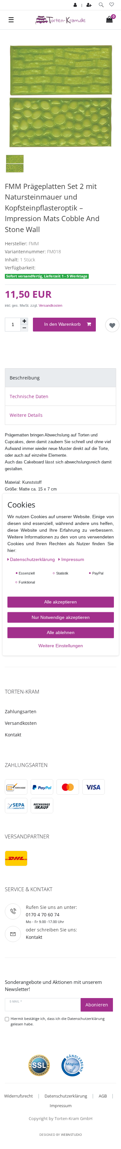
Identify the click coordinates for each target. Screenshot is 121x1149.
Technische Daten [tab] (29, 396)
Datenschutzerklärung (66, 1096)
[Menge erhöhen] (24, 321)
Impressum (61, 1105)
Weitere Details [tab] (26, 415)
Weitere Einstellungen (60, 645)
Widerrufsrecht (18, 1096)
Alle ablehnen (61, 632)
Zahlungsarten (20, 711)
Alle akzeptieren (60, 601)
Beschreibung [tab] (25, 378)
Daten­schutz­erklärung (33, 559)
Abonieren (97, 1005)
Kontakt (13, 735)
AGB (103, 1096)
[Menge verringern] (24, 328)
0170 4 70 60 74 (42, 914)
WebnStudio (71, 1134)
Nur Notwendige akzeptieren (61, 617)
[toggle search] (101, 5)
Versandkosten (50, 305)
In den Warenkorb (62, 324)
